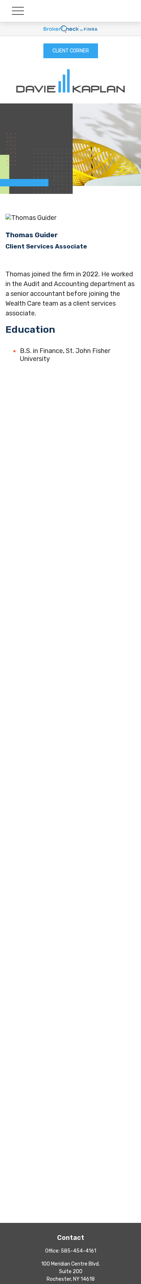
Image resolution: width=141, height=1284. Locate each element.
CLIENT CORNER (70, 51)
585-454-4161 (78, 1251)
